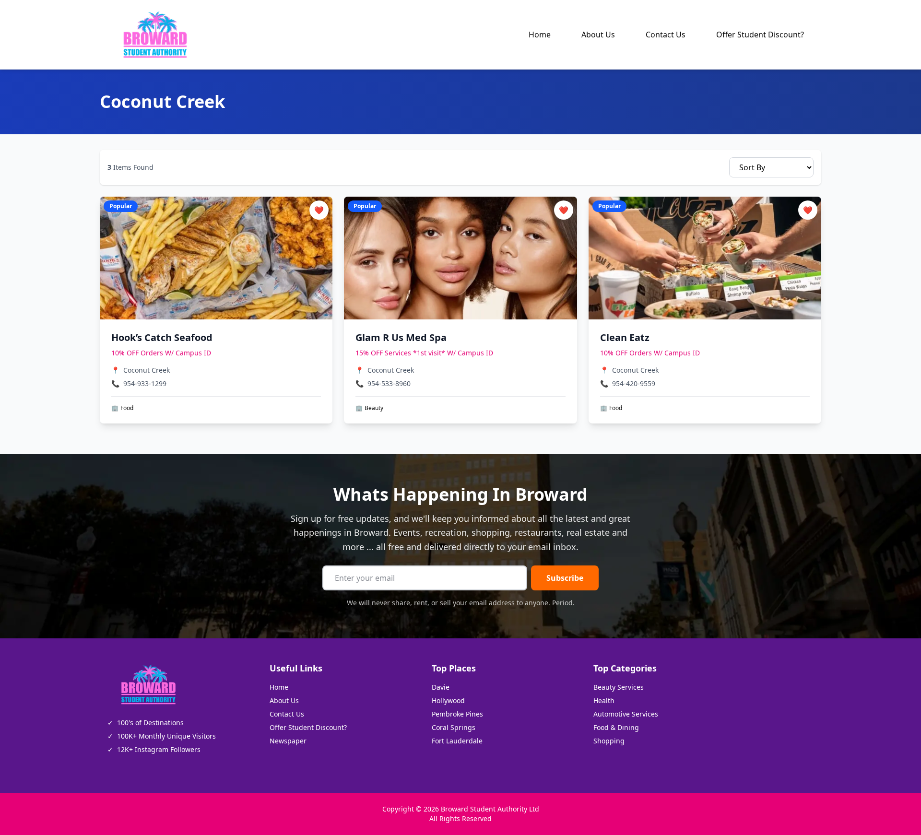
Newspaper (288, 740)
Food (122, 408)
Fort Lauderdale (457, 740)
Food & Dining (616, 727)
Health (603, 700)
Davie (440, 687)
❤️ (319, 210)
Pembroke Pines (457, 713)
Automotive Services (625, 713)
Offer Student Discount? (760, 34)
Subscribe (564, 578)
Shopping (609, 740)
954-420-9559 (633, 383)
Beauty (369, 408)
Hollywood (448, 700)
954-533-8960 (389, 383)
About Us (598, 34)
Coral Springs (453, 727)
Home (540, 34)
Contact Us (665, 34)
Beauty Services (618, 687)
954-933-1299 (144, 383)
